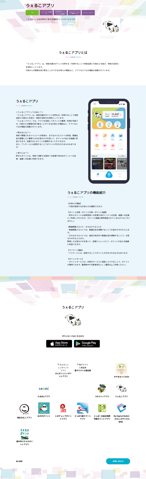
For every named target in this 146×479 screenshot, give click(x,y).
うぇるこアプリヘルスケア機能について (74, 12)
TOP (32, 12)
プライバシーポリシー (88, 12)
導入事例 (19, 461)
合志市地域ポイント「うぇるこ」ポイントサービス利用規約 (60, 12)
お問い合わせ (118, 461)
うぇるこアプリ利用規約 (46, 12)
